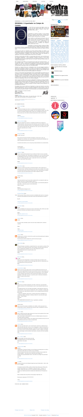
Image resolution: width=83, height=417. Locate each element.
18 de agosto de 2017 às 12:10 (25, 240)
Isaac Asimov (57, 50)
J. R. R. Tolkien (58, 55)
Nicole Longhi (20, 106)
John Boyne (59, 48)
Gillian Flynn (58, 53)
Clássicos (22, 100)
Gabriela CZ (20, 152)
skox (18, 361)
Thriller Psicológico (55, 46)
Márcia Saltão (20, 243)
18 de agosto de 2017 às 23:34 (25, 265)
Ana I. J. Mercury (21, 336)
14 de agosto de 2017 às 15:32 (25, 149)
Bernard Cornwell (59, 58)
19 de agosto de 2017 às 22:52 (25, 278)
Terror (52, 47)
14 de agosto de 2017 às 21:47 (25, 190)
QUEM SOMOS (25, 1)
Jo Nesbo (55, 47)
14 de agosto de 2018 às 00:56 (25, 381)
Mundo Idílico (20, 133)
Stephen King (60, 43)
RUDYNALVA (20, 281)
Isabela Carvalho (21, 346)
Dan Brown (64, 51)
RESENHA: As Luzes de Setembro (61, 79)
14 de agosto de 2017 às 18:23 (25, 163)
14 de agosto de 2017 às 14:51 (25, 118)
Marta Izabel (20, 256)
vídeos (55, 48)
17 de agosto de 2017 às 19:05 (25, 231)
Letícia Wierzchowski (57, 51)
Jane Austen (66, 46)
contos (62, 44)
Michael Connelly (65, 45)
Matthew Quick (63, 55)
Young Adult (53, 43)
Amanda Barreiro (21, 268)
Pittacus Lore (58, 52)
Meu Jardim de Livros (24, 213)
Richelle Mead (57, 54)
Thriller (59, 44)
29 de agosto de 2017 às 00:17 (25, 333)
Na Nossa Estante (21, 193)
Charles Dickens (66, 58)
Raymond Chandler (61, 49)
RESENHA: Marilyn (58, 71)
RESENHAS (35, 1)
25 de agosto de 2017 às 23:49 (25, 321)
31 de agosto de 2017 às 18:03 (25, 343)
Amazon (19, 95)
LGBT (58, 47)
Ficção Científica (65, 41)
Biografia (57, 45)
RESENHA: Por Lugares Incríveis (61, 75)
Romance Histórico (54, 57)
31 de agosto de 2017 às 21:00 (25, 358)
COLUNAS (43, 1)
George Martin (66, 48)
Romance (67, 43)
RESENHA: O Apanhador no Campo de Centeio (29, 24)
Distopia (61, 46)
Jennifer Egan (62, 56)
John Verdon (67, 56)
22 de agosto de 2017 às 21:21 (25, 308)
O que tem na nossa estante (23, 201)
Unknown (19, 218)
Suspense (66, 40)
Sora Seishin (20, 205)
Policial (53, 40)
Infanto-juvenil (63, 53)
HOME (17, 1)
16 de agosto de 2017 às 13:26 (25, 215)
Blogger (57, 415)
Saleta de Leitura (21, 230)
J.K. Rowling (63, 50)
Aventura (53, 45)
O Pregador (48, 415)
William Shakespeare (62, 57)
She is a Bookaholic (21, 116)
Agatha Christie (54, 44)
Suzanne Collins (63, 54)
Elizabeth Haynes (57, 56)
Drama (59, 40)
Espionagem (53, 53)
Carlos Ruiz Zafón (63, 47)
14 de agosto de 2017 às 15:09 (25, 130)
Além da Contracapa (28, 415)
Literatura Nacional (54, 49)
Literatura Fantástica (55, 41)
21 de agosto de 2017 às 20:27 (25, 301)
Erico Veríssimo (65, 52)
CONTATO (51, 1)
